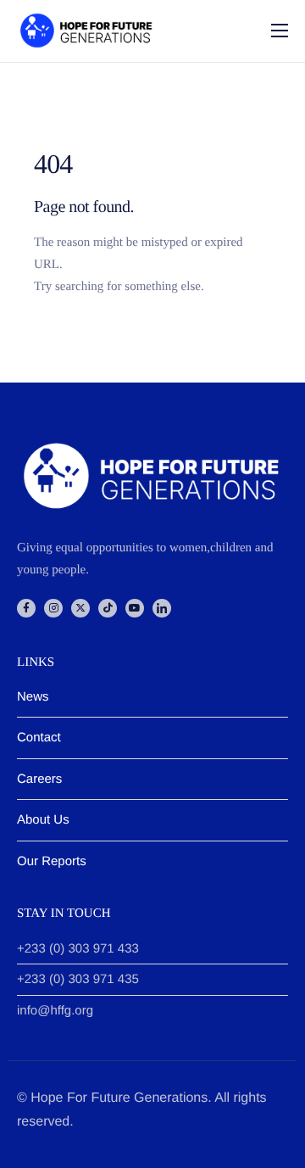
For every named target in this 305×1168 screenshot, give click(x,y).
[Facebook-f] (26, 608)
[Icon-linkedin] (161, 608)
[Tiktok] (107, 608)
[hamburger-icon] (279, 30)
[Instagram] (53, 608)
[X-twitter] (80, 608)
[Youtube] (134, 608)
